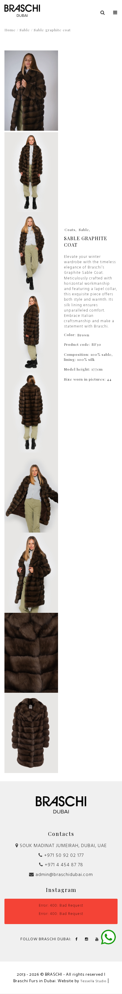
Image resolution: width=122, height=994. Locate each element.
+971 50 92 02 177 (63, 855)
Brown (83, 335)
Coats (70, 229)
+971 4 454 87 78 (63, 865)
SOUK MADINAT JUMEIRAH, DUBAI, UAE (62, 846)
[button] (115, 11)
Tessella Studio (93, 981)
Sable (25, 29)
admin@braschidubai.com (63, 875)
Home (10, 29)
